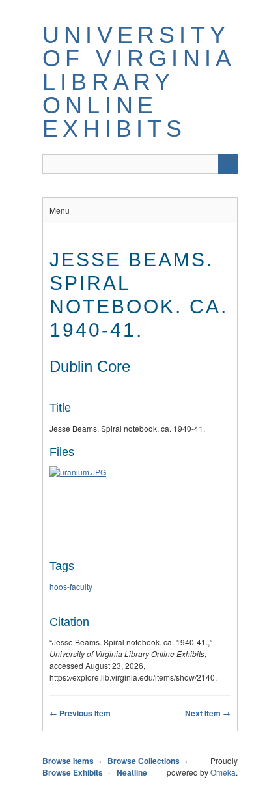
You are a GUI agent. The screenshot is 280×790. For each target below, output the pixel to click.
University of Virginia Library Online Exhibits (138, 81)
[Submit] (228, 164)
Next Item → (208, 713)
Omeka (223, 772)
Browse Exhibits (72, 772)
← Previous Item (80, 713)
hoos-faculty (70, 586)
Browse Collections (143, 761)
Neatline (132, 772)
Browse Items (68, 761)
